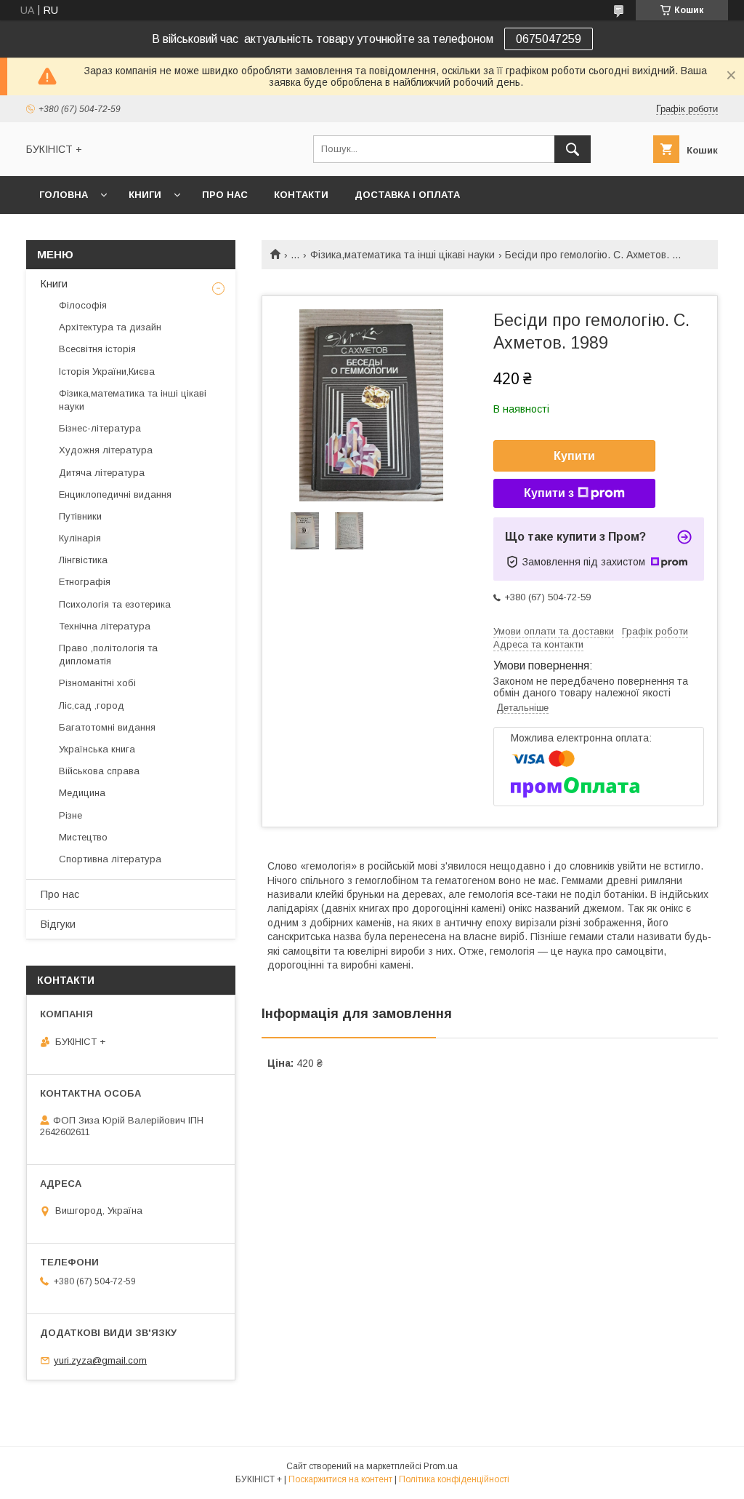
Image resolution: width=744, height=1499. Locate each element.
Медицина (82, 792)
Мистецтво (83, 837)
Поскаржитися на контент (340, 1479)
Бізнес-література (100, 428)
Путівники (80, 516)
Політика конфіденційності (454, 1479)
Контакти (301, 194)
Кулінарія (80, 538)
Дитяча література (102, 472)
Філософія (83, 305)
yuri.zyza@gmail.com (100, 1360)
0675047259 (548, 39)
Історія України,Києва (107, 371)
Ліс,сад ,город (91, 705)
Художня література (106, 450)
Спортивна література (110, 859)
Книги (145, 194)
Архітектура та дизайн (110, 327)
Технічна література (104, 626)
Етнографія (84, 581)
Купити (574, 456)
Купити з (549, 493)
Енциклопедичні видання (115, 494)
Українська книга (97, 749)
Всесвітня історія (97, 348)
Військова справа (99, 771)
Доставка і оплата (407, 194)
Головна (63, 194)
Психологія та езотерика (115, 604)
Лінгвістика (83, 559)
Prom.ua (441, 1466)
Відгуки (58, 924)
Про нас (225, 194)
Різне (70, 815)
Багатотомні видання (107, 727)
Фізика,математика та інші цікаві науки (402, 255)
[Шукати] (572, 149)
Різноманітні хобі (97, 682)
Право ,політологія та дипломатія (108, 655)
